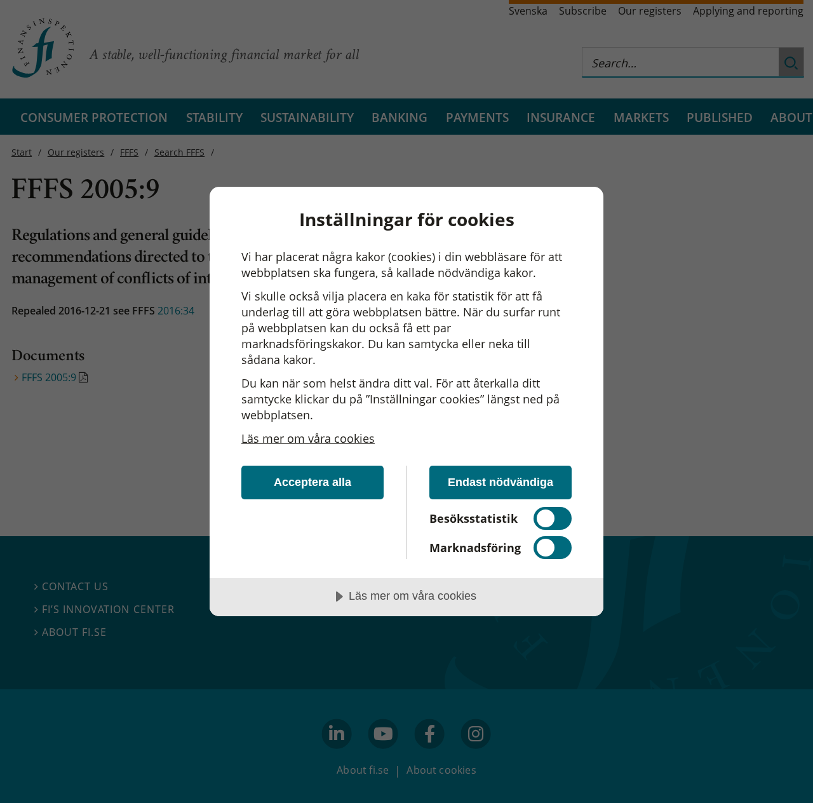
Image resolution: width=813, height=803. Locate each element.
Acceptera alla (312, 482)
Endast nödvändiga (500, 482)
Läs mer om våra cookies (308, 438)
